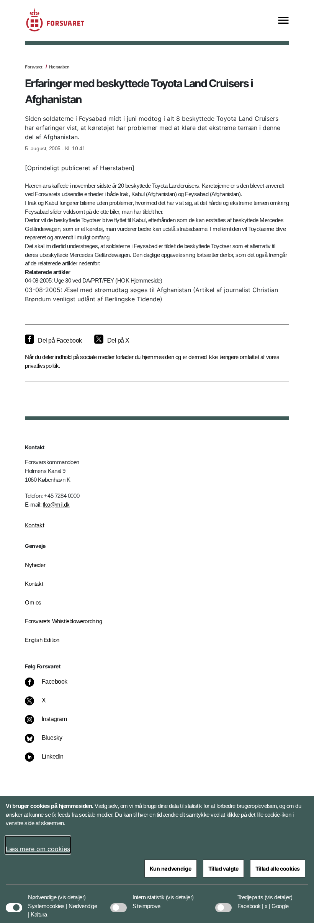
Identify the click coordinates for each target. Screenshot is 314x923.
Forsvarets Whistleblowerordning (63, 621)
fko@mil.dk (56, 504)
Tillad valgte (223, 868)
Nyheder (35, 565)
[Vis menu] (283, 21)
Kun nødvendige (170, 868)
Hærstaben (59, 67)
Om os (33, 602)
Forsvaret (34, 67)
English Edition (42, 640)
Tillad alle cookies (277, 868)
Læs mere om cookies (38, 849)
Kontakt (34, 525)
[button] (72, 893)
